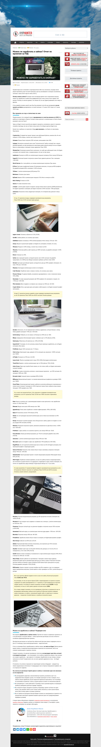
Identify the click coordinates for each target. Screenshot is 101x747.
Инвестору (30, 42)
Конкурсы (65, 42)
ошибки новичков (18, 702)
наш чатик (54, 716)
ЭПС (37, 42)
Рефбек (58, 42)
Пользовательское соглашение (62, 739)
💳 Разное (17, 85)
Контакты (81, 42)
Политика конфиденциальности (45, 739)
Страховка (50, 42)
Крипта (43, 42)
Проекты (21, 42)
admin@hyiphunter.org (69, 744)
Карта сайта (33, 739)
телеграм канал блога (44, 716)
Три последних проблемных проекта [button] (76, 107)
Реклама (73, 42)
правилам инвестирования (41, 700)
